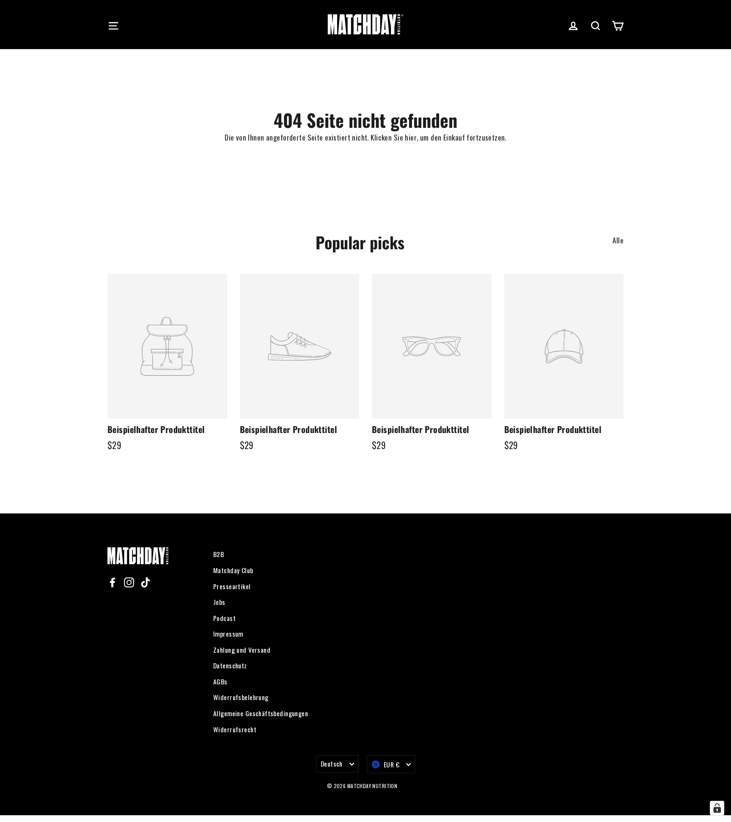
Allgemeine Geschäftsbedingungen (260, 713)
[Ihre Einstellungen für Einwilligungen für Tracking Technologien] (717, 808)
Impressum (228, 634)
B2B (218, 554)
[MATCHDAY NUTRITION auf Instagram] (129, 582)
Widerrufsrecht (234, 729)
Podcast (224, 618)
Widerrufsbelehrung (241, 697)
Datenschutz (230, 665)
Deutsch (332, 764)
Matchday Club (233, 570)
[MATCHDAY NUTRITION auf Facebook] (112, 582)
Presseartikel (232, 586)
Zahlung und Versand (241, 650)
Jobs (219, 602)
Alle (618, 240)
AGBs (220, 681)
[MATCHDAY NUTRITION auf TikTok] (145, 582)
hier (411, 137)
